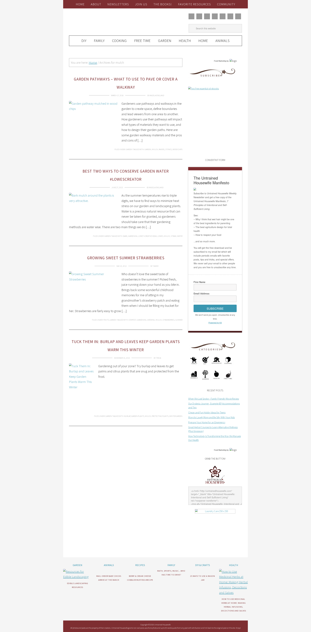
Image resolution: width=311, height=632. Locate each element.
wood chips (177, 149)
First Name (199, 282)
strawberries (168, 320)
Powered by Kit (215, 322)
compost (132, 320)
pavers (161, 149)
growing (151, 320)
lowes (160, 236)
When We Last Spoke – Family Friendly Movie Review (213, 398)
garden (148, 149)
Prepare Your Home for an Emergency (206, 422)
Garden (129, 149)
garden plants (137, 416)
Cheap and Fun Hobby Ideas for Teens (206, 412)
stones (168, 149)
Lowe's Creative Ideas (147, 236)
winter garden (175, 416)
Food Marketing (220, 61)
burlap (127, 416)
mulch (155, 149)
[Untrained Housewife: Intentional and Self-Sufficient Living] (215, 484)
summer (178, 320)
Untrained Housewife (105, 22)
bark (125, 236)
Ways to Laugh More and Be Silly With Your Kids (211, 417)
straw (173, 236)
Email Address (201, 293)
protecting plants (160, 416)
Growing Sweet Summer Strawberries (125, 257)
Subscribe (215, 308)
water (179, 236)
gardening (133, 236)
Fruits (106, 320)
